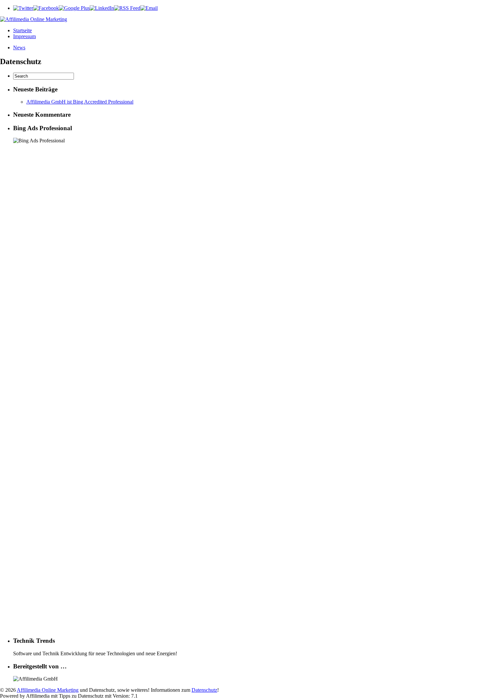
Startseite (22, 30)
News (19, 47)
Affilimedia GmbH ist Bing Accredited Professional (79, 102)
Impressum (24, 36)
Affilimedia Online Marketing (48, 690)
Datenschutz (204, 690)
